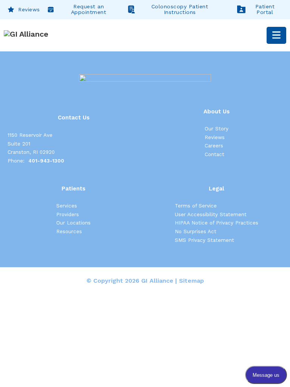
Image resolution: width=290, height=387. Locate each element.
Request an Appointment (88, 9)
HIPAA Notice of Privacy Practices (216, 223)
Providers (67, 214)
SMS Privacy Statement (204, 240)
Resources (69, 231)
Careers (214, 146)
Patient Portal (265, 9)
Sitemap (191, 280)
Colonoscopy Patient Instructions (179, 9)
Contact (214, 154)
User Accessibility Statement (211, 214)
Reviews (29, 9)
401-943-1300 (46, 161)
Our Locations (73, 223)
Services (66, 206)
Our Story (216, 129)
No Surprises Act (195, 231)
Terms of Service (196, 206)
